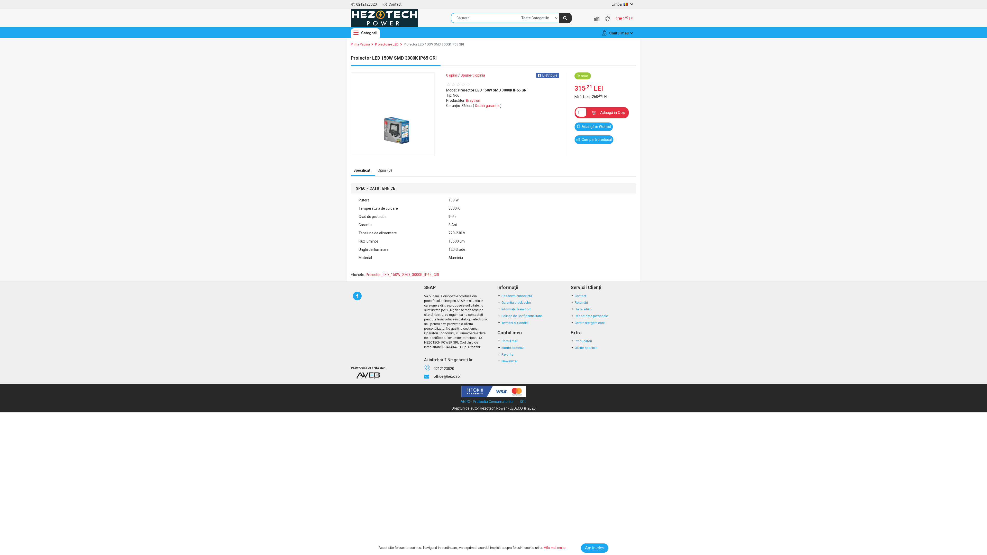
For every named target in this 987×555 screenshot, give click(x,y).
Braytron (473, 100)
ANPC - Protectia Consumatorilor (487, 402)
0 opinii (452, 75)
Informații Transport (516, 309)
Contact (395, 4)
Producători (583, 341)
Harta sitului (583, 309)
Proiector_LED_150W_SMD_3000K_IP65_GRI (402, 275)
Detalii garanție (487, 106)
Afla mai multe (554, 548)
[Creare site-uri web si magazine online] (368, 376)
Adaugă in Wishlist (596, 127)
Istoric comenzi (512, 348)
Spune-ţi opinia (473, 75)
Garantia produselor (516, 302)
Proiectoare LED (387, 44)
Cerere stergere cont (590, 323)
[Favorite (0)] (607, 19)
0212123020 (366, 4)
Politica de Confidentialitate (521, 316)
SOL (523, 402)
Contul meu (509, 341)
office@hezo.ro (447, 376)
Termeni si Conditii (514, 323)
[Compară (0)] (597, 19)
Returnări (581, 302)
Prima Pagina (360, 44)
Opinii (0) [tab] (385, 170)
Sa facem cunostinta (516, 296)
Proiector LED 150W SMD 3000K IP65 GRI (434, 44)
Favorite (507, 354)
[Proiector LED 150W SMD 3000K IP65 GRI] (393, 114)
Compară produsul (597, 139)
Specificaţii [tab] (362, 170)
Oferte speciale (586, 348)
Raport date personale (591, 316)
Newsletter (509, 361)
